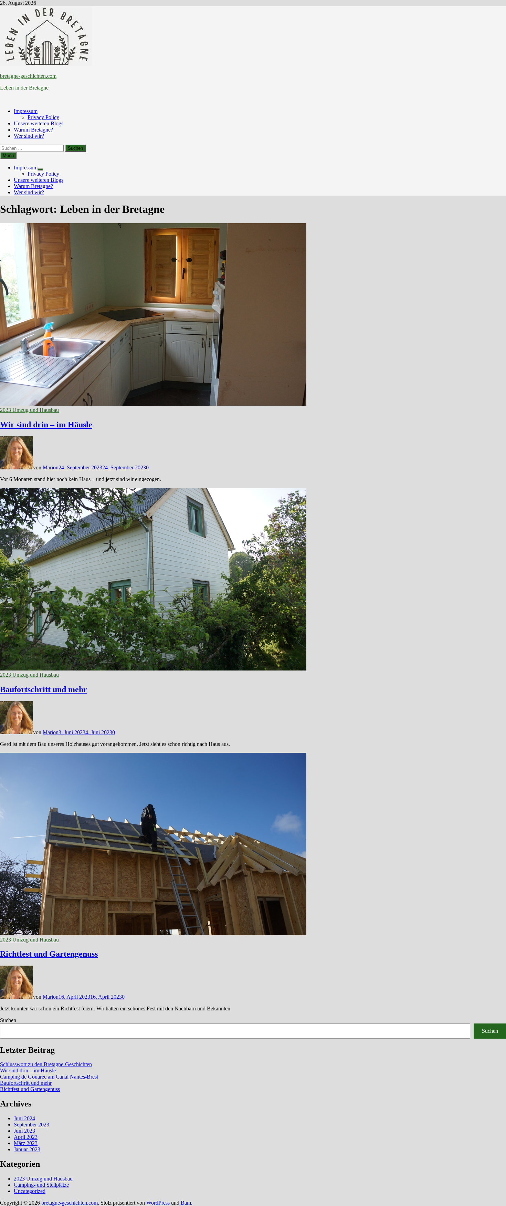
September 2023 (31, 1124)
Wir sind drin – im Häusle (46, 424)
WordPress (158, 1203)
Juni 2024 (24, 1118)
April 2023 (26, 1137)
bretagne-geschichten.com (28, 76)
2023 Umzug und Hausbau (29, 410)
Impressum (26, 111)
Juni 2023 (24, 1131)
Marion (51, 467)
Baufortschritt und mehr (43, 689)
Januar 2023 (27, 1149)
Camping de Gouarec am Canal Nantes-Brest (49, 1077)
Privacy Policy (43, 117)
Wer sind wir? (29, 136)
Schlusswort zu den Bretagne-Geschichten (46, 1064)
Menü (8, 155)
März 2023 (26, 1143)
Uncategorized (29, 1191)
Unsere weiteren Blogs (38, 123)
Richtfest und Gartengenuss (49, 953)
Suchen (8, 1020)
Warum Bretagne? (33, 130)
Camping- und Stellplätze (41, 1185)
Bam (186, 1203)
